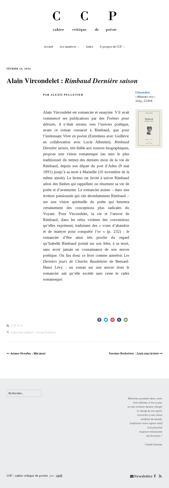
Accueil (48, 46)
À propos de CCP (111, 46)
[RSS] (160, 476)
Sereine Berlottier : (134, 353)
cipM (59, 475)
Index (89, 46)
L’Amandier (142, 92)
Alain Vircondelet (22, 332)
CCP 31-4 (16, 325)
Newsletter (143, 476)
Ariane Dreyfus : (27, 353)
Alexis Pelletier (46, 332)
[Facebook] (155, 476)
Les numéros (68, 46)
